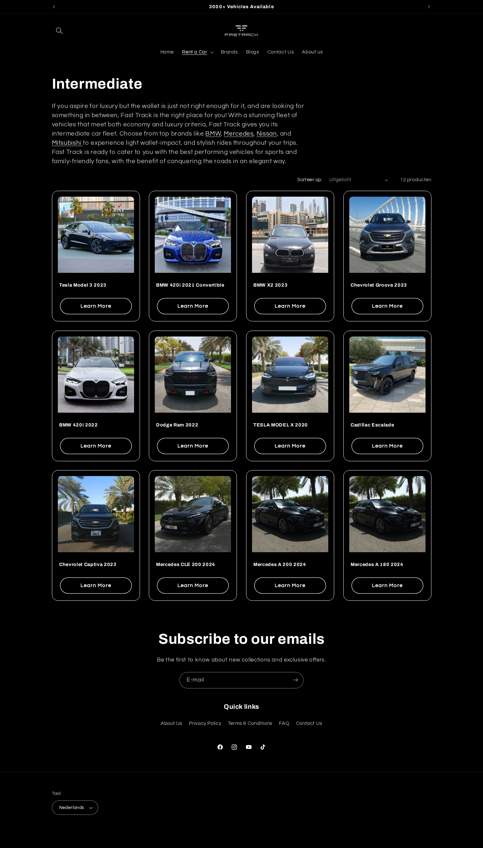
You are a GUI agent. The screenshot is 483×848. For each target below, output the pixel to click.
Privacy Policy (205, 723)
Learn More (95, 306)
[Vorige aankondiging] (54, 6)
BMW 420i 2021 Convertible (190, 285)
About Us (171, 723)
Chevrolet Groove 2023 (379, 285)
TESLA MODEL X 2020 (280, 424)
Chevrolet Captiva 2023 (88, 564)
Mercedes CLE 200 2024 (185, 564)
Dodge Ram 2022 (177, 424)
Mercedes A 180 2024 (377, 564)
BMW (213, 134)
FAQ (284, 723)
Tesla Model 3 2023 (82, 285)
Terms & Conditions (250, 723)
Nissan (267, 134)
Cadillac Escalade (372, 424)
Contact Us (309, 723)
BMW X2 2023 (270, 285)
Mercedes (238, 134)
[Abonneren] (295, 680)
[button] (59, 30)
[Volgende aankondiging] (429, 6)
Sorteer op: (309, 179)
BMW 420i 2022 (78, 424)
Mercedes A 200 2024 (279, 564)
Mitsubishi (67, 143)
